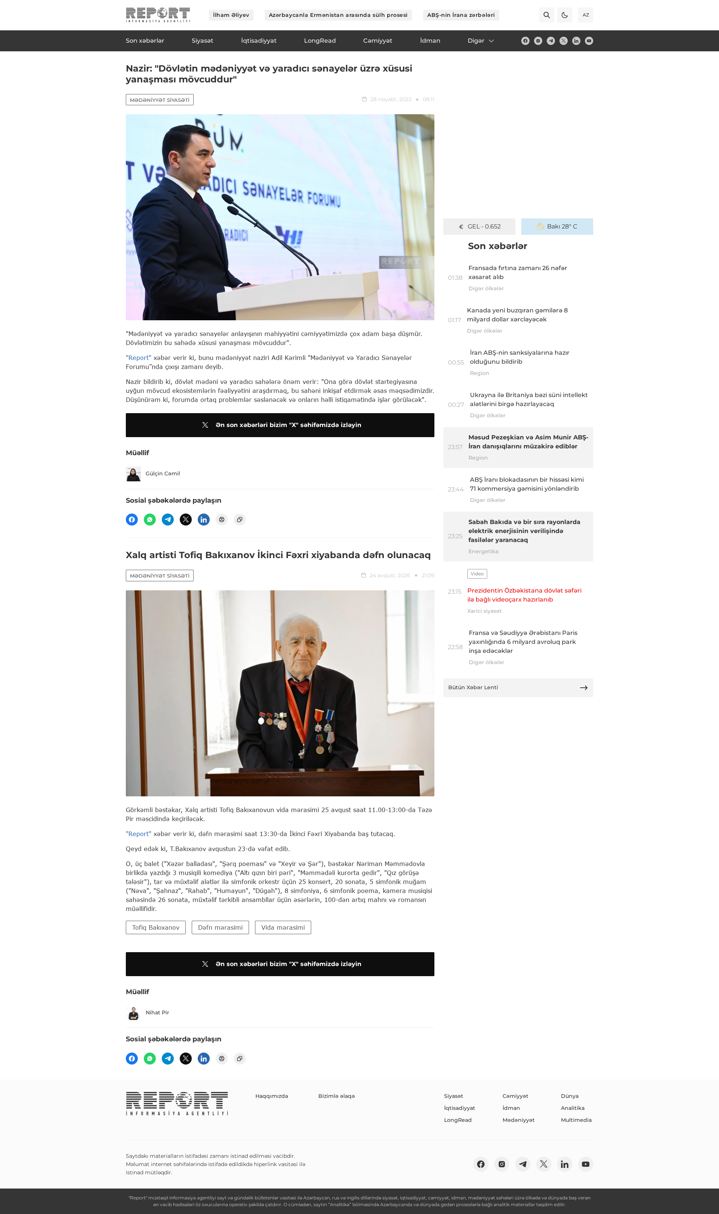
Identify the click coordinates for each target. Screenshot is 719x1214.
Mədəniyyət (519, 1120)
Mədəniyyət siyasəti (159, 100)
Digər (476, 40)
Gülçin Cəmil (163, 473)
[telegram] (551, 41)
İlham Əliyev (231, 15)
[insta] (538, 41)
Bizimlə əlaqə (336, 1096)
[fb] (525, 41)
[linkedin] (576, 41)
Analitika (573, 1108)
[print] (222, 520)
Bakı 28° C (562, 226)
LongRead (458, 1120)
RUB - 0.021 (484, 226)
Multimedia (576, 1120)
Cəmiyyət (515, 1096)
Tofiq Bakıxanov (155, 927)
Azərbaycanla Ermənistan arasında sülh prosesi (338, 15)
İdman (511, 1108)
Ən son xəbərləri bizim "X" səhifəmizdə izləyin (288, 425)
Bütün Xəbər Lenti (473, 687)
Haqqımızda (271, 1096)
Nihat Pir (157, 1012)
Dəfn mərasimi (220, 927)
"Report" (138, 357)
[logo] (158, 14)
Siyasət (453, 1096)
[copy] (240, 520)
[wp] (150, 520)
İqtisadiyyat (459, 1108)
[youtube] (589, 41)
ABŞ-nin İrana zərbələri (461, 15)
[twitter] (563, 41)
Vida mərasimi (283, 927)
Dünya (570, 1096)
